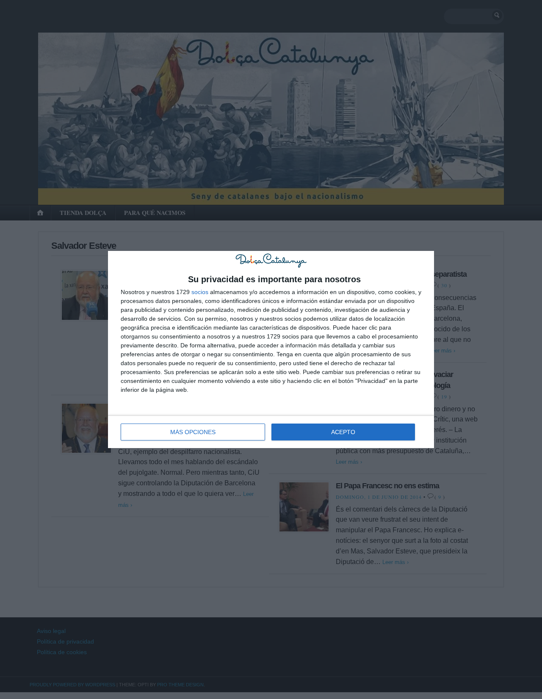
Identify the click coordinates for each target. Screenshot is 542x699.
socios (199, 292)
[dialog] (271, 349)
